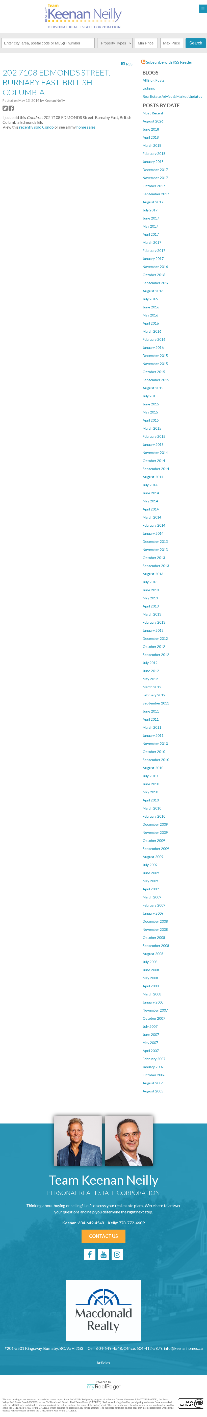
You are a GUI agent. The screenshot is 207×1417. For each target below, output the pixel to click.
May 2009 (150, 881)
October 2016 (154, 275)
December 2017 (155, 169)
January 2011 (153, 735)
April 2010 (151, 800)
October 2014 (154, 460)
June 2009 (151, 873)
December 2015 (155, 355)
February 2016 (154, 339)
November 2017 (155, 178)
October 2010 (154, 751)
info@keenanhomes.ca (183, 1348)
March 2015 (152, 428)
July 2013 (150, 582)
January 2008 (153, 1002)
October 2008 (154, 937)
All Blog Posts (154, 80)
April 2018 (151, 137)
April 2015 (151, 420)
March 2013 (152, 614)
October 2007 (154, 1018)
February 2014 (154, 525)
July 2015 (150, 396)
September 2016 (156, 283)
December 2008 (155, 921)
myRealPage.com (104, 1386)
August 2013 (153, 574)
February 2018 (154, 153)
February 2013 (154, 622)
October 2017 (154, 186)
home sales (85, 127)
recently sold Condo (36, 127)
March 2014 (152, 517)
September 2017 (156, 194)
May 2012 (150, 679)
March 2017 (152, 242)
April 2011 (151, 719)
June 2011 (151, 711)
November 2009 (155, 832)
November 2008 (155, 929)
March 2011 (152, 727)
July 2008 (150, 962)
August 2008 (153, 953)
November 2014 (155, 452)
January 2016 (153, 347)
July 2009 (150, 865)
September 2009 (156, 848)
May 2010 (150, 792)
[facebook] (89, 1254)
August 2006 (153, 1083)
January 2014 (153, 533)
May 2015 (150, 412)
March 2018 (152, 145)
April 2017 (151, 234)
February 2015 (154, 436)
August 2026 (153, 121)
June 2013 (151, 590)
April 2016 (151, 323)
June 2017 (151, 218)
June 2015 (151, 404)
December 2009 (155, 824)
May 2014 (150, 501)
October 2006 (154, 1075)
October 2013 (154, 557)
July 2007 (150, 1026)
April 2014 (151, 509)
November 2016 (155, 266)
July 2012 (150, 663)
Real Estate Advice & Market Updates (172, 96)
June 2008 (151, 970)
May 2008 (150, 978)
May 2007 (150, 1042)
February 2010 (154, 816)
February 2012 (154, 695)
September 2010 (156, 760)
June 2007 (151, 1034)
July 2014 (150, 485)
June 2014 (151, 493)
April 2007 (151, 1050)
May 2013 (150, 598)
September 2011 (156, 703)
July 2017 (150, 210)
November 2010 (155, 743)
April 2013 (151, 606)
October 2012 (154, 646)
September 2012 (156, 654)
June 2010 (151, 784)
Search (195, 43)
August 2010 (153, 768)
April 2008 (151, 986)
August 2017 (153, 202)
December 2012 (155, 638)
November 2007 (155, 1010)
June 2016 (151, 307)
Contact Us (103, 1236)
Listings (149, 88)
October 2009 (154, 840)
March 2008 (152, 994)
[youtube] (103, 1254)
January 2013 (153, 630)
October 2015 (154, 372)
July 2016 (150, 299)
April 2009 (151, 889)
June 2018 (151, 129)
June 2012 (151, 671)
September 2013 (156, 566)
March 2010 (152, 808)
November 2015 (155, 363)
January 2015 (153, 444)
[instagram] (117, 1254)
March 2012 (152, 687)
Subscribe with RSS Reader (168, 62)
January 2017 (153, 258)
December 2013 (155, 541)
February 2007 (154, 1059)
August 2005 (153, 1091)
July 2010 (150, 776)
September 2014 (156, 469)
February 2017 (154, 250)
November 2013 (155, 549)
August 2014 (153, 477)
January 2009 (153, 913)
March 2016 (152, 331)
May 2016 (150, 315)
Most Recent (153, 113)
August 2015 (153, 388)
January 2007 (153, 1067)
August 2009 (153, 856)
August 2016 (153, 291)
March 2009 (152, 897)
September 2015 (156, 380)
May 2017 (150, 226)
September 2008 (156, 945)
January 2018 (153, 161)
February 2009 (154, 905)
